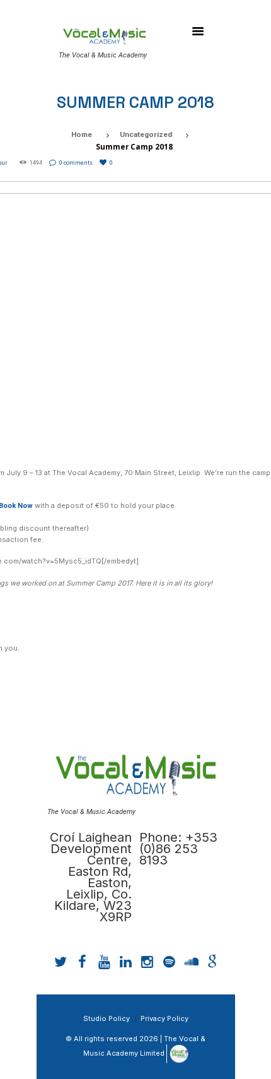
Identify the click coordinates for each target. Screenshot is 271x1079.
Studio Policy (106, 1018)
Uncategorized (146, 134)
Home (81, 134)
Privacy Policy (164, 1018)
